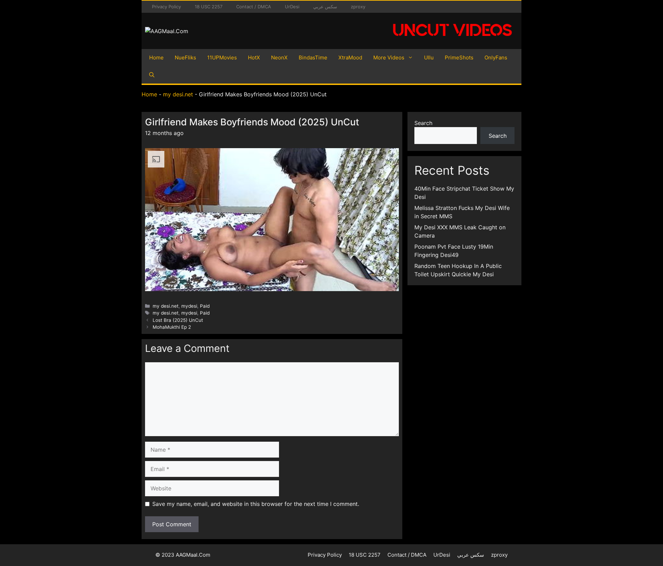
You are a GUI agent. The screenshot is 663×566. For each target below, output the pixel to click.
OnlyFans (495, 57)
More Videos (388, 57)
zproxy (358, 6)
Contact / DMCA (253, 6)
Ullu (429, 57)
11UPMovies (222, 57)
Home (156, 57)
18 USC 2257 (208, 6)
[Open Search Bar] (152, 75)
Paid (205, 306)
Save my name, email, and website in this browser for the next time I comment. (255, 503)
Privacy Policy (166, 6)
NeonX (279, 57)
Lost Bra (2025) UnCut (178, 320)
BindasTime (313, 57)
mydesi (189, 306)
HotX (254, 57)
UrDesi (292, 6)
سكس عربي (325, 6)
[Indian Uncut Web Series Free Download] (452, 39)
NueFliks (185, 57)
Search (423, 122)
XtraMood (350, 57)
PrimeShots (459, 57)
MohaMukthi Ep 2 (172, 327)
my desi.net (178, 94)
